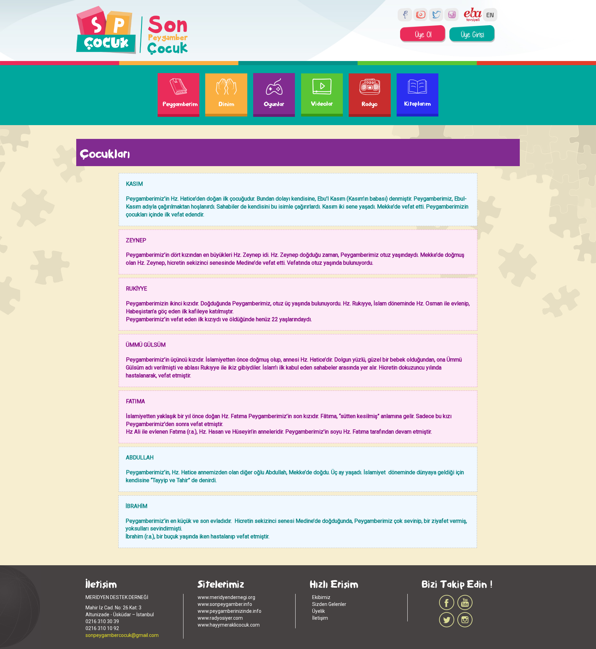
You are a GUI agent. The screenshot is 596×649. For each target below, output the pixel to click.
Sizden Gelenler (329, 604)
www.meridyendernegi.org (226, 597)
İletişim (320, 618)
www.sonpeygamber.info (225, 604)
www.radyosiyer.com (220, 618)
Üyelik (318, 611)
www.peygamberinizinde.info (229, 611)
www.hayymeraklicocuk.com (229, 625)
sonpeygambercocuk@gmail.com (122, 635)
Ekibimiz (321, 597)
